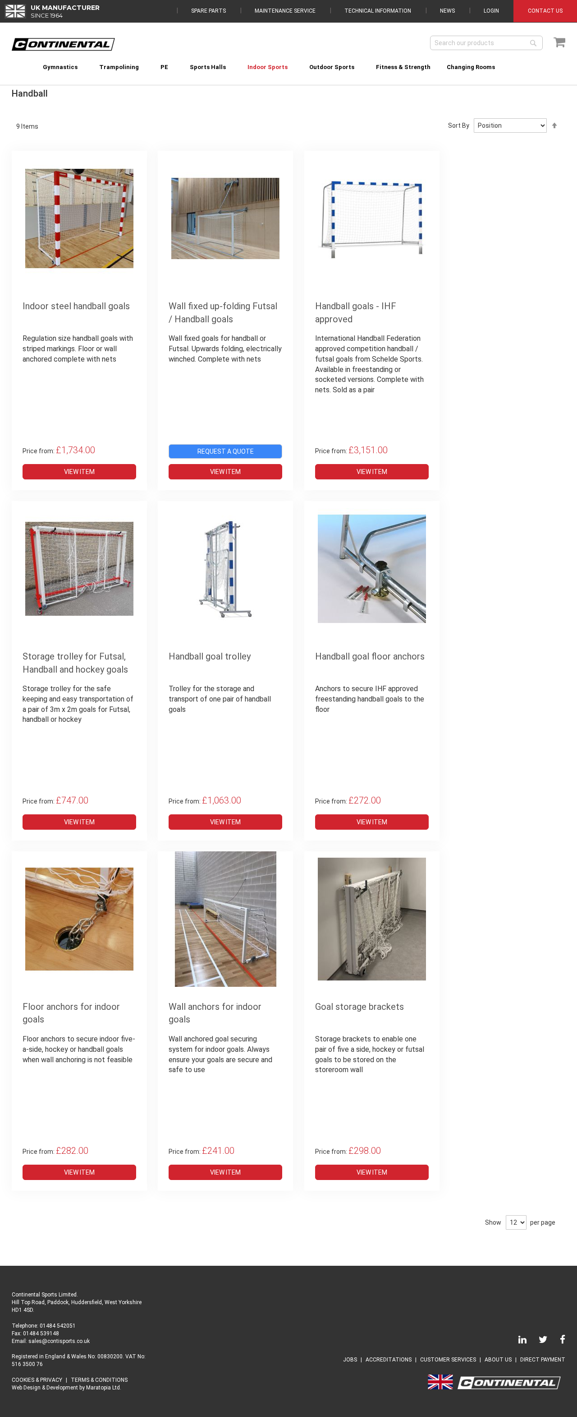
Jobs (350, 1360)
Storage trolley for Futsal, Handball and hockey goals (75, 663)
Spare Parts (208, 11)
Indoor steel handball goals (76, 306)
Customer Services (448, 1360)
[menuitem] (60, 67)
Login (491, 11)
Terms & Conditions (99, 1380)
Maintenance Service (285, 11)
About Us (498, 1360)
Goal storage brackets (359, 1006)
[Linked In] (517, 1341)
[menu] (289, 61)
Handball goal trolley (210, 656)
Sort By (458, 125)
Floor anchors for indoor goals (71, 1013)
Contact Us (545, 11)
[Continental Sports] (63, 44)
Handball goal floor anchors (370, 656)
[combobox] (486, 43)
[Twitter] (538, 1341)
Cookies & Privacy (37, 1380)
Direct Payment (542, 1360)
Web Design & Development (45, 1387)
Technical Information (377, 11)
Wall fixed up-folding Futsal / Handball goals (223, 313)
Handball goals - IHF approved (355, 313)
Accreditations (389, 1360)
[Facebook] (557, 1341)
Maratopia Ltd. (103, 1387)
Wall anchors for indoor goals (215, 1013)
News (447, 11)
